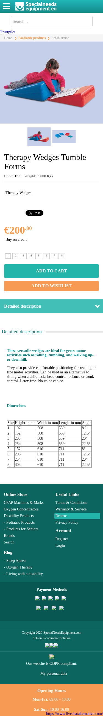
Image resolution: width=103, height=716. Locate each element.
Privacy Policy (66, 522)
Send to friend (95, 230)
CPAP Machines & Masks (23, 503)
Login (60, 545)
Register (61, 539)
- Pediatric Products (19, 522)
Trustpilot (7, 32)
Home (8, 38)
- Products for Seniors (21, 529)
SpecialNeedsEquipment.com (62, 633)
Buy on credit (16, 239)
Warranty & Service (71, 509)
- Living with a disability (23, 574)
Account (63, 530)
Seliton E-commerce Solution (52, 638)
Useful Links (67, 494)
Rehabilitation (60, 38)
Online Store (15, 494)
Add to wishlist (51, 285)
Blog (8, 552)
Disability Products (19, 516)
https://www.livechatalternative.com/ (74, 714)
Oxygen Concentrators (21, 509)
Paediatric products (32, 38)
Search (9, 542)
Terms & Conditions (71, 503)
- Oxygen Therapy (18, 567)
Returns (61, 516)
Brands (9, 536)
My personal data (53, 673)
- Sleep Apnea (15, 561)
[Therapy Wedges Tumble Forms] (51, 122)
